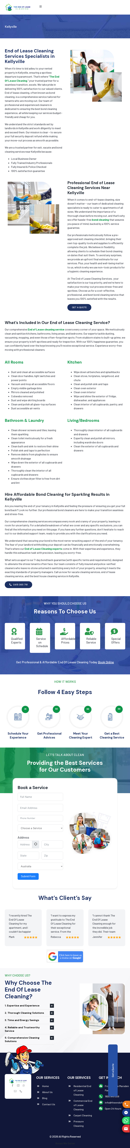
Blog (44, 1098)
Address (23, 837)
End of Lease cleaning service (46, 329)
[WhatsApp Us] (126, 1120)
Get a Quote (112, 1070)
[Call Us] (126, 1104)
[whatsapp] (24, 1085)
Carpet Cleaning (83, 1115)
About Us (47, 1092)
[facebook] (12, 1085)
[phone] (21, 1091)
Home (45, 1086)
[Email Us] (126, 1128)
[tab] (29, 1005)
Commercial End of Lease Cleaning (83, 1105)
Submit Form (28, 876)
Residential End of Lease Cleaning (82, 1090)
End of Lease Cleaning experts (43, 548)
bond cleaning (100, 219)
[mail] (15, 1091)
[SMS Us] (126, 1112)
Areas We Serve (65, 1143)
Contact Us (48, 1104)
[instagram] (18, 1085)
